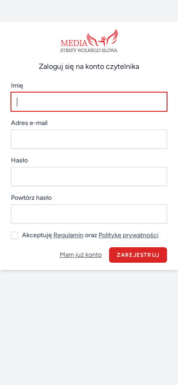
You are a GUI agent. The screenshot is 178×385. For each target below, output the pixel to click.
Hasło (19, 160)
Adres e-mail (29, 123)
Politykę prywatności (128, 235)
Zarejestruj (138, 255)
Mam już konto (81, 255)
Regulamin (68, 235)
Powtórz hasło (31, 198)
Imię (17, 85)
